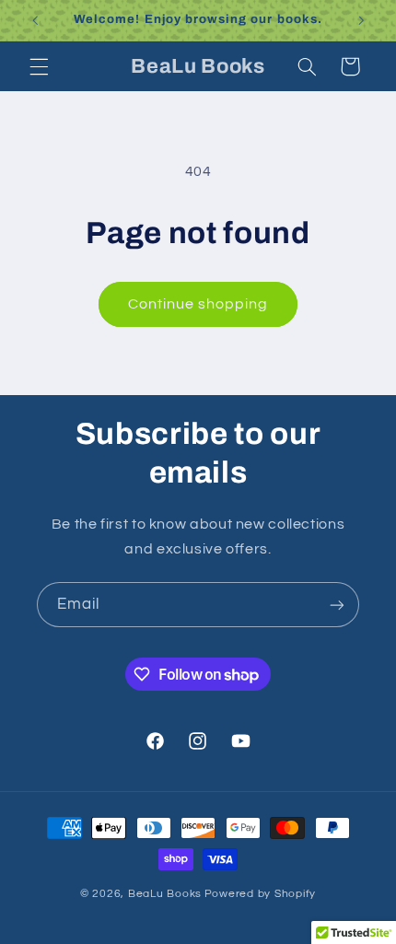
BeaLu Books (165, 894)
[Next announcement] (361, 20)
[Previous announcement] (35, 20)
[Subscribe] (337, 604)
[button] (38, 66)
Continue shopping (198, 304)
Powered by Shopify (260, 894)
